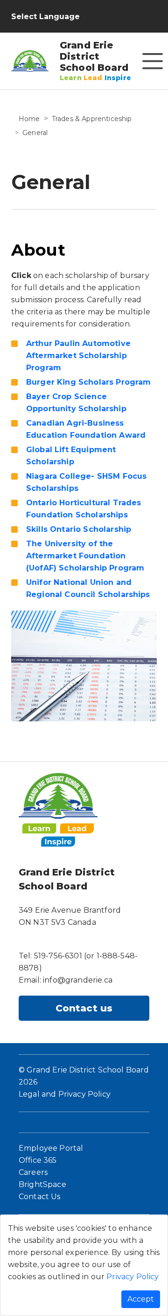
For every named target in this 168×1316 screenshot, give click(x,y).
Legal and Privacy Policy (65, 1094)
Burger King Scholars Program (88, 382)
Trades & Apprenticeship (92, 119)
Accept (140, 1299)
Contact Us (40, 1196)
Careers (33, 1172)
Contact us (84, 1008)
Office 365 (38, 1160)
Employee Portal (51, 1148)
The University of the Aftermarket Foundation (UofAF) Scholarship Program (85, 555)
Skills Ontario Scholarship (78, 529)
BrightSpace (42, 1184)
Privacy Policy (132, 1276)
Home (29, 119)
